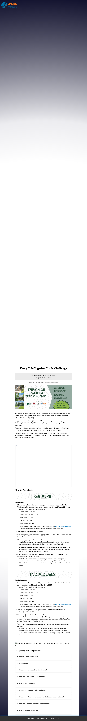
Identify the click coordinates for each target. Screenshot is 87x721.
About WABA (30, 718)
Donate (52, 718)
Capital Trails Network (63, 526)
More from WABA (42, 718)
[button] (59, 719)
